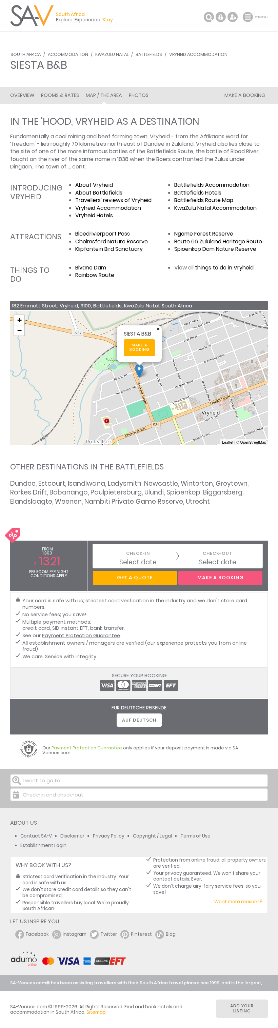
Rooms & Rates (60, 95)
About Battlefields (98, 193)
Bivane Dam (90, 267)
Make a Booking (244, 95)
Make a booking (140, 347)
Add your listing (242, 1008)
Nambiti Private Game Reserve (133, 501)
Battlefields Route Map (203, 200)
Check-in (138, 553)
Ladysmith (124, 483)
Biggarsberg (222, 492)
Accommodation (68, 54)
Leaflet (227, 442)
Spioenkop (183, 492)
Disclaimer (72, 836)
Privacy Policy (108, 836)
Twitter (108, 934)
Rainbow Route (94, 275)
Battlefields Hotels (197, 193)
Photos (138, 95)
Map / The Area (104, 95)
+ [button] (19, 320)
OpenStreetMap (253, 442)
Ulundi (154, 492)
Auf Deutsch (139, 720)
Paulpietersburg (116, 492)
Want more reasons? (238, 902)
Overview (22, 95)
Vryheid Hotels (94, 215)
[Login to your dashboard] (221, 17)
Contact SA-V (36, 836)
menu (249, 17)
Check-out (218, 553)
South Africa (26, 54)
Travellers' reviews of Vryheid (113, 200)
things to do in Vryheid (224, 267)
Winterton (197, 483)
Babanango (68, 492)
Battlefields (149, 54)
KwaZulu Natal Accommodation (215, 208)
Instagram (74, 934)
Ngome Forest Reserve (203, 234)
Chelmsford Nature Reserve (111, 241)
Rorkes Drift (28, 492)
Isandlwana (86, 483)
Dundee (23, 483)
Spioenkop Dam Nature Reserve (215, 249)
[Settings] (232, 17)
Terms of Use (195, 836)
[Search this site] (209, 17)
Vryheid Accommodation (198, 54)
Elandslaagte (31, 501)
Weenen (68, 501)
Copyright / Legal (152, 836)
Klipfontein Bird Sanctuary (109, 249)
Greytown (231, 483)
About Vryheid (94, 185)
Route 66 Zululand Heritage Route (218, 241)
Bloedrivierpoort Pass (102, 234)
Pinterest (141, 934)
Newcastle (161, 483)
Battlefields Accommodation (212, 185)
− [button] (19, 330)
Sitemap (96, 1012)
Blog (171, 934)
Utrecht (198, 501)
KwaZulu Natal (111, 54)
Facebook (37, 934)
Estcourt (51, 483)
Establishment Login (43, 845)
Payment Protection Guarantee (81, 635)
